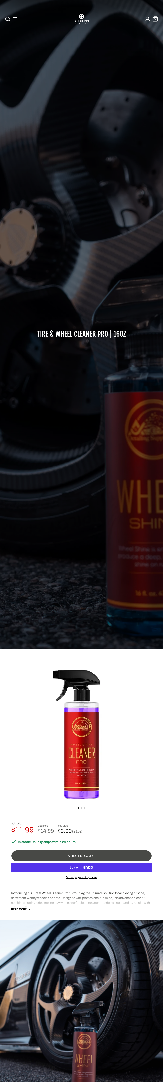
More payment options (81, 877)
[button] (78, 808)
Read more (19, 909)
